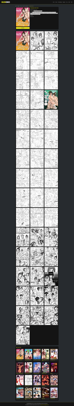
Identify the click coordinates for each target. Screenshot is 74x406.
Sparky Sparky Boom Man (52, 13)
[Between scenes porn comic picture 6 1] (51, 60)
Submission (31, 14)
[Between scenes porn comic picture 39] (51, 276)
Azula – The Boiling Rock (19, 373)
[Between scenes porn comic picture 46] (23, 335)
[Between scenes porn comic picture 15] (51, 119)
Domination (50, 12)
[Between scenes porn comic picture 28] (23, 217)
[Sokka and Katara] (28, 380)
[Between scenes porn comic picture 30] (51, 217)
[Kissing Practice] (45, 380)
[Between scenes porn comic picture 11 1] (37, 99)
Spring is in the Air (44, 373)
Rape (45, 13)
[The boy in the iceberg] (37, 367)
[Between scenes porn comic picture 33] (51, 237)
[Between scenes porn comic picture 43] (23, 315)
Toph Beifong (36, 14)
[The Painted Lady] (54, 393)
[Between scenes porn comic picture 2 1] (37, 40)
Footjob (34, 13)
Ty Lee (39, 14)
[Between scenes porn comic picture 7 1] (23, 79)
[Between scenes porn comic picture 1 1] (23, 40)
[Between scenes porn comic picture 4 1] (23, 60)
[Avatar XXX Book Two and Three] (45, 354)
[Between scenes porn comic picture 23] (37, 178)
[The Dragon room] (54, 354)
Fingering (31, 13)
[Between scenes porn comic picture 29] (37, 217)
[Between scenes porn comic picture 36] (51, 256)
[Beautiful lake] (20, 393)
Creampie (40, 12)
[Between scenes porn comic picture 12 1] (51, 99)
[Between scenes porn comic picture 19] (23, 158)
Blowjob (38, 12)
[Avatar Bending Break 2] (28, 354)
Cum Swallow (43, 12)
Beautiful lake (18, 398)
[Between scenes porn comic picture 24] (51, 178)
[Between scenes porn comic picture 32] (37, 237)
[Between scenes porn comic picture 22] (23, 178)
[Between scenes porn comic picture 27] (51, 197)
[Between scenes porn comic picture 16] (23, 138)
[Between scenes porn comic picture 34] (23, 256)
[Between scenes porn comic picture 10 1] (23, 99)
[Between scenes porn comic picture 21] (51, 158)
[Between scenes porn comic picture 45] (51, 315)
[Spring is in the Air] (45, 367)
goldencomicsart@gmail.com (45, 404)
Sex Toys (48, 13)
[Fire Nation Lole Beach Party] (28, 393)
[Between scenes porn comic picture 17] (37, 138)
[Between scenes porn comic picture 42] (51, 295)
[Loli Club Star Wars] (37, 380)
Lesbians (41, 13)
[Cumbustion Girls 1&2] (20, 354)
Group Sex (36, 13)
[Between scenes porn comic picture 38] (37, 276)
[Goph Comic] (37, 393)
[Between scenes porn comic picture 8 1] (37, 79)
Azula (35, 12)
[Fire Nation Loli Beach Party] (54, 380)
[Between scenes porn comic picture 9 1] (51, 79)
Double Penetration (54, 12)
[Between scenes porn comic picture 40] (23, 295)
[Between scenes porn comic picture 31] (23, 237)
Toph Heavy (43, 398)
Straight (57, 13)
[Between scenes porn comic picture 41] (37, 295)
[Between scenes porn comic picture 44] (37, 315)
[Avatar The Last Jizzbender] (37, 354)
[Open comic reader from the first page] (23, 17)
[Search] (71, 2)
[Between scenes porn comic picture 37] (23, 276)
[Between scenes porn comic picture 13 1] (23, 119)
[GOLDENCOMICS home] (6, 2)
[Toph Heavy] (45, 393)
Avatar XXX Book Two (27, 373)
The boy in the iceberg (36, 373)
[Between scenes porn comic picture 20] (37, 158)
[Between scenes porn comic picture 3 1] (51, 40)
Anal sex (33, 12)
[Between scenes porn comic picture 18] (51, 138)
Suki (34, 14)
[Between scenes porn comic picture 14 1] (37, 119)
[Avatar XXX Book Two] (28, 367)
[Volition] (54, 367)
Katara (39, 13)
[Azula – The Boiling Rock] (20, 367)
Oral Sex (44, 13)
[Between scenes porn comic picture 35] (37, 256)
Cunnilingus (46, 12)
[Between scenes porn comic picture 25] (23, 197)
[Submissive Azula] (20, 380)
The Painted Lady (52, 398)
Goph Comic (35, 398)
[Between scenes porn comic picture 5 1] (37, 60)
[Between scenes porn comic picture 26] (37, 197)
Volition (51, 373)
